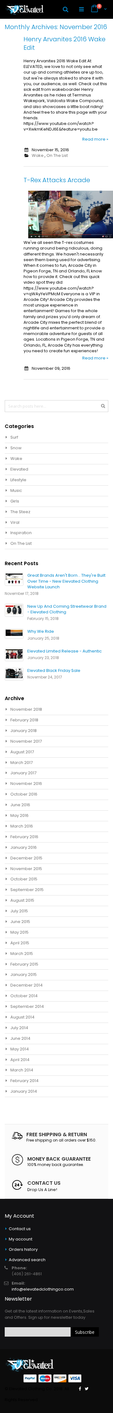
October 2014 (24, 996)
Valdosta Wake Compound (75, 101)
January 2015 (23, 974)
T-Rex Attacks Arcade (57, 180)
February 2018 (24, 720)
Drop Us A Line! (42, 1190)
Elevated (19, 469)
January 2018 (23, 731)
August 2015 (22, 900)
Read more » (95, 139)
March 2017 (21, 763)
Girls (14, 501)
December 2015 (26, 858)
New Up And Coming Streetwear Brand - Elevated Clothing (66, 609)
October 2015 (23, 879)
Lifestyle (18, 480)
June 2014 (20, 1038)
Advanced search (27, 1260)
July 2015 (19, 911)
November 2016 (26, 783)
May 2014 (19, 1049)
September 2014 (27, 1006)
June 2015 (20, 922)
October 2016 (23, 794)
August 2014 (22, 1017)
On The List (57, 155)
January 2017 (23, 773)
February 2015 (24, 964)
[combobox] (56, 406)
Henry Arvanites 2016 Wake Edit (64, 43)
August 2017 (22, 752)
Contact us (20, 1229)
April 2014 (20, 1060)
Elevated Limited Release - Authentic (64, 651)
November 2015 (26, 869)
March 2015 (21, 954)
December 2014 (26, 985)
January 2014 (23, 1091)
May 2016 (19, 815)
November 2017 (26, 741)
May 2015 (19, 932)
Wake (38, 155)
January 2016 (23, 847)
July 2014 (19, 1028)
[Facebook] (80, 1389)
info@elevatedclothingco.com (43, 1289)
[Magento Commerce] (24, 9)
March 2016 (21, 826)
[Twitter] (86, 1389)
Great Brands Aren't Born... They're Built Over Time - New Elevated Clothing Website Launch (66, 581)
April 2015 (19, 943)
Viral (14, 522)
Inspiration (21, 533)
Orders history (23, 1249)
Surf (14, 437)
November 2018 (26, 709)
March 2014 (21, 1070)
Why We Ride (40, 631)
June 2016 (20, 805)
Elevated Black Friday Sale (53, 670)
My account (20, 1239)
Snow (16, 448)
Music (16, 490)
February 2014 (24, 1081)
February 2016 (24, 837)
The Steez (20, 512)
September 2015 (27, 890)
